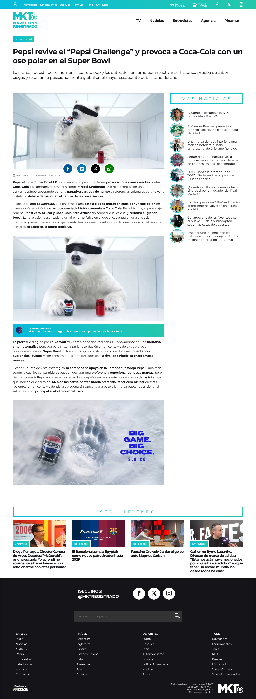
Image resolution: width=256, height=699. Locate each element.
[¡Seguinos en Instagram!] (241, 4)
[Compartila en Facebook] (67, 168)
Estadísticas (24, 664)
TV (138, 20)
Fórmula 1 (79, 4)
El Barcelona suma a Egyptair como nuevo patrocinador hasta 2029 (75, 331)
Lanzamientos (48, 4)
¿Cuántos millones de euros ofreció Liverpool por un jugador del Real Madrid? (213, 190)
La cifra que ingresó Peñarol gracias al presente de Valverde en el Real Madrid (213, 206)
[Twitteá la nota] (95, 168)
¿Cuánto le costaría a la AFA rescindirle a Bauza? (208, 114)
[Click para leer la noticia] (177, 114)
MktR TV (22, 649)
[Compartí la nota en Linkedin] (81, 168)
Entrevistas (182, 20)
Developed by (20, 688)
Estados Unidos (87, 654)
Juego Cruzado (222, 669)
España (82, 649)
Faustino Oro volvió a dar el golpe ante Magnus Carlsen (157, 553)
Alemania (83, 664)
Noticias (157, 20)
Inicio (19, 638)
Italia (80, 659)
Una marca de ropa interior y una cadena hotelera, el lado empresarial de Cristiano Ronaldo (212, 145)
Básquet (65, 4)
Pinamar (231, 20)
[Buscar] (15, 4)
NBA (215, 654)
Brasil (80, 669)
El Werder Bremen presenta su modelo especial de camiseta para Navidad (212, 130)
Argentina (84, 638)
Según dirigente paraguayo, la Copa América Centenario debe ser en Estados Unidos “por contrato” (213, 160)
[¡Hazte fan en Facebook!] (217, 4)
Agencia (208, 20)
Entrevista (102, 4)
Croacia (82, 674)
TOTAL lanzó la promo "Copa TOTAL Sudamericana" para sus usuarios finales (210, 175)
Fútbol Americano (155, 664)
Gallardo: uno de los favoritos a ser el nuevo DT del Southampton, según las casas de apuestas (212, 221)
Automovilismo (153, 654)
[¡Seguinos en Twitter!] (229, 4)
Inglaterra (83, 644)
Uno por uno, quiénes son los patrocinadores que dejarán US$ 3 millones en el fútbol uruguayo (212, 236)
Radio (20, 654)
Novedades (30, 4)
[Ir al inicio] (25, 20)
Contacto (22, 674)
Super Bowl (23, 39)
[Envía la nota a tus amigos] (109, 168)
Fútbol (147, 638)
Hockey (147, 669)
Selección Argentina (226, 674)
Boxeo (146, 674)
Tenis (90, 4)
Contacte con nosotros (201, 692)
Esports (147, 659)
